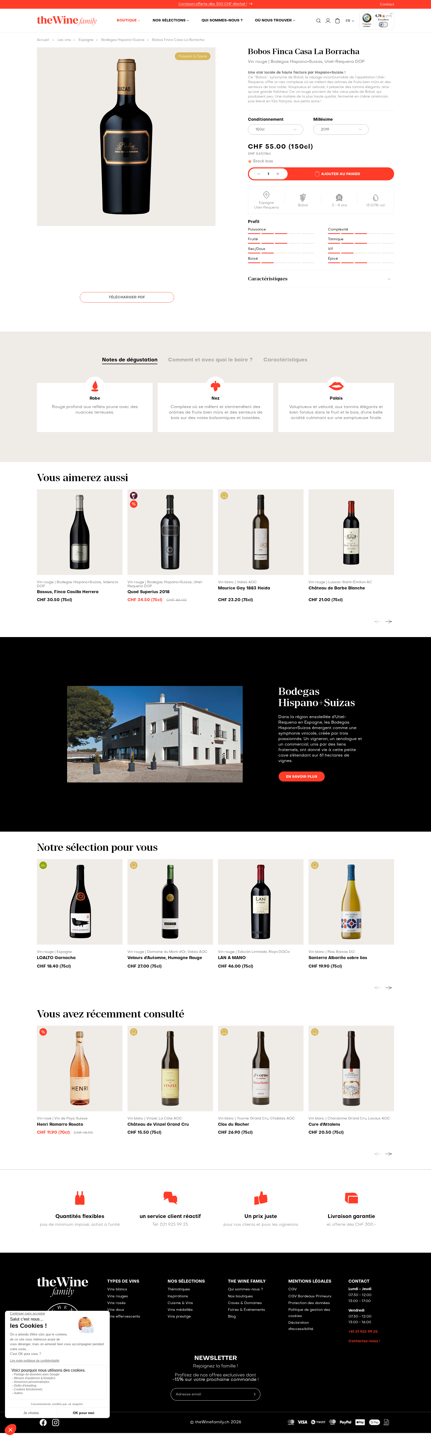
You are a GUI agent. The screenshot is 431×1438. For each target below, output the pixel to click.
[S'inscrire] (319, 748)
